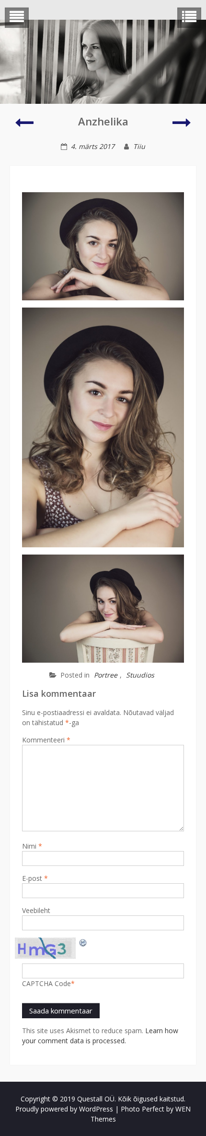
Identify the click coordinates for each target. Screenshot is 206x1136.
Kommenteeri (46, 739)
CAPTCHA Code (46, 983)
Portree (105, 674)
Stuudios (140, 674)
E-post (35, 878)
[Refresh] (83, 942)
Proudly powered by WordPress (64, 1108)
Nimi (32, 846)
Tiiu (139, 146)
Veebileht (36, 910)
